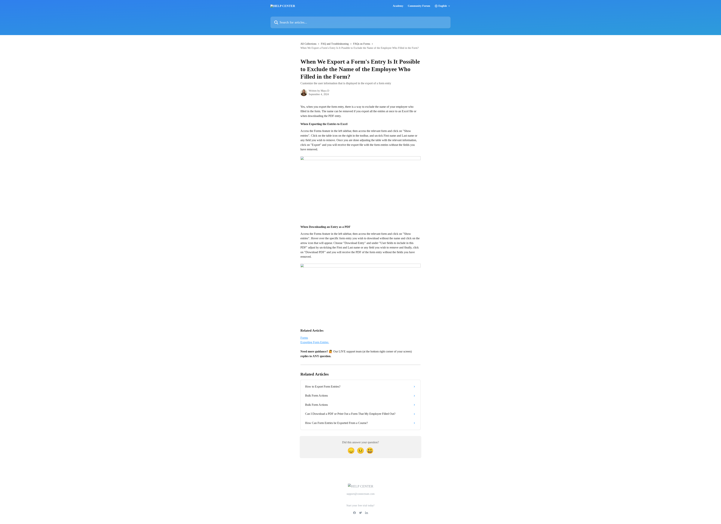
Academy (398, 6)
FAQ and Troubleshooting (335, 43)
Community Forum (419, 6)
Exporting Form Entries (314, 342)
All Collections (308, 43)
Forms (304, 337)
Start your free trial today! (360, 505)
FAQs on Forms (361, 43)
